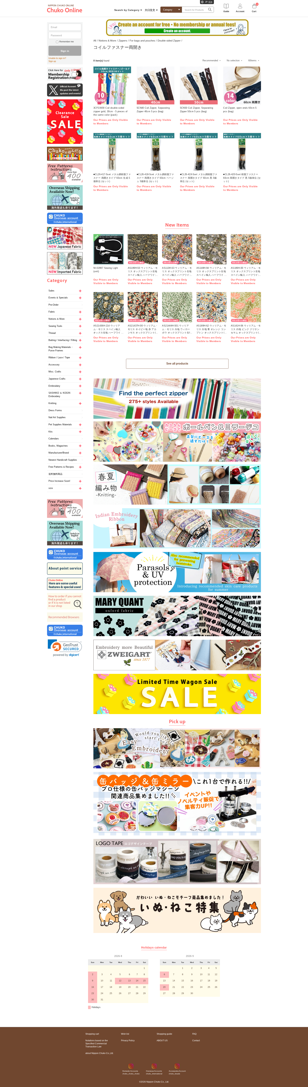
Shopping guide (164, 1034)
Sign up (52, 61)
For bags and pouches (142, 40)
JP (206, 2)
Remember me (66, 41)
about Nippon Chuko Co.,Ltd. (99, 1053)
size (50, 488)
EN (210, 2)
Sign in (65, 50)
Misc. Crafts (54, 371)
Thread (52, 333)
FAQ (194, 1034)
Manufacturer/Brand (58, 452)
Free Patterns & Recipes (61, 466)
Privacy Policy (128, 1040)
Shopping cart (92, 1034)
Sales (51, 290)
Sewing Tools (55, 326)
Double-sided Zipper (169, 40)
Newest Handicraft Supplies (62, 460)
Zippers (123, 40)
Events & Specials (58, 297)
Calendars (53, 438)
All (94, 40)
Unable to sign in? (57, 58)
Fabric (51, 311)
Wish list (125, 1034)
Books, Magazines (58, 445)
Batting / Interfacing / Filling (62, 340)
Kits (50, 431)
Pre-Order (53, 304)
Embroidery (54, 386)
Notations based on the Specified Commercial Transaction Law (96, 1043)
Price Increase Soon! (59, 481)
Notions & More (56, 319)
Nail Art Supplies (57, 417)
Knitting (52, 403)
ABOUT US (162, 1040)
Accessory (54, 364)
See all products (177, 363)
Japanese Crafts (56, 378)
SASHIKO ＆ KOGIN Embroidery (59, 395)
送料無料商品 (55, 474)
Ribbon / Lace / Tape (59, 357)
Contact (196, 1040)
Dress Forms (55, 410)
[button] (65, 648)
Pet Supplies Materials (60, 424)
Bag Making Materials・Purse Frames (60, 349)
